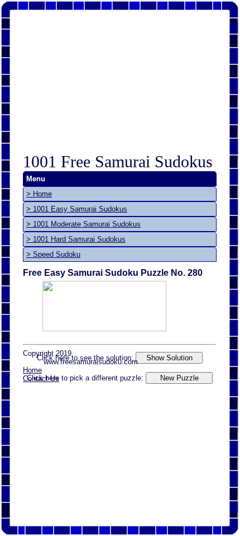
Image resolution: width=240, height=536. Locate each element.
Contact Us (41, 378)
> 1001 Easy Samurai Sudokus (76, 209)
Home (32, 370)
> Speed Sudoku (53, 254)
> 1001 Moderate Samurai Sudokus (83, 224)
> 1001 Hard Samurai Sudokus (76, 239)
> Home (39, 194)
